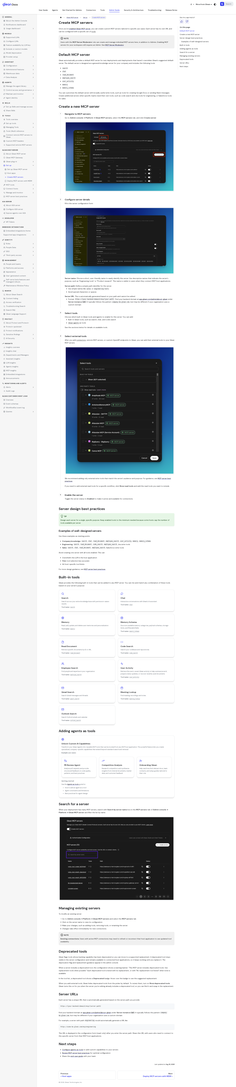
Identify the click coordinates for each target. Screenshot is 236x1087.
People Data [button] (11, 247)
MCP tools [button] (10, 185)
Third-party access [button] (14, 255)
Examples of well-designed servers (195, 42)
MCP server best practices (94, 569)
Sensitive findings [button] (13, 334)
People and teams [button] (13, 264)
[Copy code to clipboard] (172, 1006)
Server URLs (184, 63)
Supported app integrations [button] (14, 235)
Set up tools (11, 123)
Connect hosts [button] (12, 189)
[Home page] (61, 17)
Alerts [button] (8, 387)
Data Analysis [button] (11, 77)
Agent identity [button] (12, 98)
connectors (81, 340)
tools (93, 31)
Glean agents (73, 323)
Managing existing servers (190, 56)
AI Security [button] (10, 338)
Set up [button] (8, 165)
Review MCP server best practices (76, 1053)
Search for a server (187, 52)
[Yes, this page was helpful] (182, 21)
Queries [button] (9, 411)
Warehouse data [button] (12, 73)
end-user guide (77, 1056)
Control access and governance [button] (19, 90)
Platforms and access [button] (15, 268)
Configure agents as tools (72, 1050)
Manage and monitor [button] (14, 192)
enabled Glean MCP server (79, 29)
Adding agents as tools (189, 49)
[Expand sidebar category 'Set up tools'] (33, 123)
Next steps (184, 66)
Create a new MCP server (190, 34)
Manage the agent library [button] (16, 86)
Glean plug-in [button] (11, 161)
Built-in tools (185, 45)
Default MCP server (187, 31)
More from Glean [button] (203, 4)
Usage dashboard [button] (13, 28)
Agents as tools (73, 784)
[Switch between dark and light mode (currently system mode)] (215, 4)
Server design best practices (191, 38)
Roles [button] (8, 243)
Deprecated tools (186, 59)
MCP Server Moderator (114, 45)
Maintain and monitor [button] (14, 94)
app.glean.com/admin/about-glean (153, 299)
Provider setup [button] (12, 57)
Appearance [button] (11, 272)
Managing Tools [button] (12, 127)
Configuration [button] (11, 66)
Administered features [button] (15, 69)
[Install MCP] (192, 4)
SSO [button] (8, 251)
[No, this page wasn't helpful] (187, 21)
